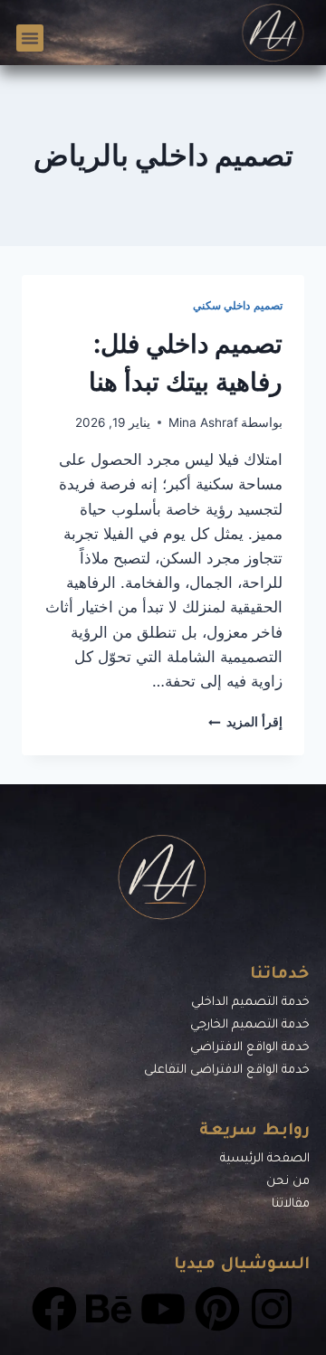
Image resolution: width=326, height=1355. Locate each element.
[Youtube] (163, 1308)
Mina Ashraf (203, 422)
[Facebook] (54, 1308)
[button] (29, 38)
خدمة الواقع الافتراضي (250, 1048)
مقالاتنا (291, 1204)
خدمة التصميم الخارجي (250, 1025)
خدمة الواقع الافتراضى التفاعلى (227, 1070)
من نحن (288, 1182)
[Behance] (108, 1308)
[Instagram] (271, 1308)
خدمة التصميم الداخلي (250, 1002)
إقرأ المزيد (245, 722)
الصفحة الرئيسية (265, 1159)
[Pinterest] (217, 1308)
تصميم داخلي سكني (238, 305)
